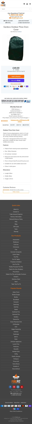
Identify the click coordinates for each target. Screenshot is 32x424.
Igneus (16, 336)
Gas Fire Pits (16, 264)
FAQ (16, 221)
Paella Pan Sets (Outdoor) (16, 269)
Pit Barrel (16, 359)
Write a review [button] (16, 192)
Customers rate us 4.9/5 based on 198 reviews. (20, 120)
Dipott (16, 309)
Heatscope (16, 334)
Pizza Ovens (16, 272)
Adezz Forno (16, 292)
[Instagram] (17, 386)
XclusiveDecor (16, 369)
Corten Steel (16, 254)
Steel (16, 281)
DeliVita (16, 307)
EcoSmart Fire (16, 312)
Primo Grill (16, 361)
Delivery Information (16, 217)
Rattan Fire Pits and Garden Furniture (16, 274)
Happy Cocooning (16, 329)
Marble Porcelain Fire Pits (16, 267)
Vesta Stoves (16, 364)
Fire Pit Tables (16, 259)
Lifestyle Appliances (16, 341)
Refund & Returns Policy (16, 219)
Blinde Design (16, 294)
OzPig (16, 354)
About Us (18, 125)
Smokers (16, 277)
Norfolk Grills (16, 351)
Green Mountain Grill (16, 322)
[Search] (29, 9)
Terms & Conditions (9, 402)
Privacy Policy (17, 402)
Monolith (16, 349)
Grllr (16, 327)
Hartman (16, 332)
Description (6, 125)
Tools (16, 229)
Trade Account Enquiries (16, 214)
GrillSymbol (16, 324)
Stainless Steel (16, 279)
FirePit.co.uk (17, 417)
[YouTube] (21, 386)
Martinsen (16, 346)
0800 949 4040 (17, 15)
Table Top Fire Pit (16, 284)
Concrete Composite (16, 252)
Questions (26, 125)
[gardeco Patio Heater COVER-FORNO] (16, 48)
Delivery (12, 125)
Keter (16, 339)
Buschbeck (16, 299)
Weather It (16, 366)
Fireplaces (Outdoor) (16, 262)
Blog (16, 224)
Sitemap (16, 231)
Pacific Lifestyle (16, 356)
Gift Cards (16, 226)
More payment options (16, 84)
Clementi (16, 302)
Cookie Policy (23, 402)
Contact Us (16, 212)
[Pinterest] (14, 386)
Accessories (16, 239)
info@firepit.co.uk (17, 18)
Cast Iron (16, 244)
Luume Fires (16, 344)
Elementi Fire (16, 314)
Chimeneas (16, 247)
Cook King (16, 304)
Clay (16, 249)
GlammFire (16, 319)
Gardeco (19, 31)
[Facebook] (10, 386)
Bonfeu (16, 297)
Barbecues (16, 242)
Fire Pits (16, 257)
